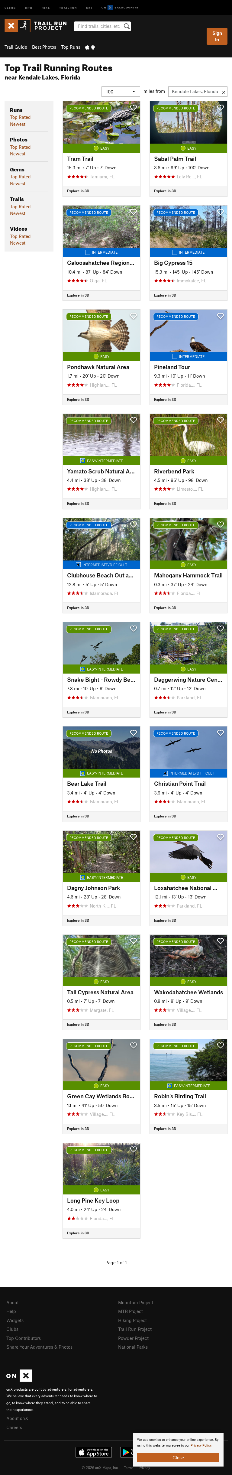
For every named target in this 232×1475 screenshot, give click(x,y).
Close (178, 1457)
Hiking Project (132, 1320)
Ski (89, 7)
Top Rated (20, 117)
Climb (10, 7)
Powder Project (133, 1338)
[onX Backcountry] (120, 8)
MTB (29, 7)
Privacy (144, 1467)
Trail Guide (16, 47)
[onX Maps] (19, 1380)
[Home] (38, 25)
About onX (17, 1418)
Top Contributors (23, 1338)
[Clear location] (223, 91)
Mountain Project (135, 1302)
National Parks (133, 1347)
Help (11, 1311)
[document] (178, 1449)
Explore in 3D (78, 191)
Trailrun (68, 7)
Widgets (15, 1320)
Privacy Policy (201, 1445)
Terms (129, 1467)
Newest (17, 124)
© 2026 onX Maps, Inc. (100, 1467)
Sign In (217, 36)
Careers (14, 1427)
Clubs (12, 1329)
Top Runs (70, 47)
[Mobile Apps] (90, 47)
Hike (46, 7)
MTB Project (130, 1311)
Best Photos (44, 47)
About (12, 1302)
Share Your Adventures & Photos (39, 1347)
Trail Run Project (135, 1329)
